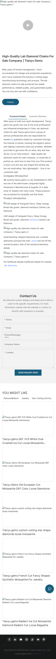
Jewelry (25, 398)
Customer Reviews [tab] (37, 116)
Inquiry (10, 102)
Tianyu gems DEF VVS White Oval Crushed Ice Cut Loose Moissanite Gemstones (23, 441)
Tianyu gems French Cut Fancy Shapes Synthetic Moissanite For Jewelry (26, 577)
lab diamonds (10, 265)
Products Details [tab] (18, 116)
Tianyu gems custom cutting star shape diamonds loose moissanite (26, 532)
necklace (33, 219)
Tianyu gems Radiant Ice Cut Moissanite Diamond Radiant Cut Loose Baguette (26, 623)
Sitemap (37, 653)
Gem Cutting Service (41, 398)
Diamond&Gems (11, 398)
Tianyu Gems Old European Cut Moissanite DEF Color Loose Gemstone (26, 486)
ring (11, 139)
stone (34, 240)
